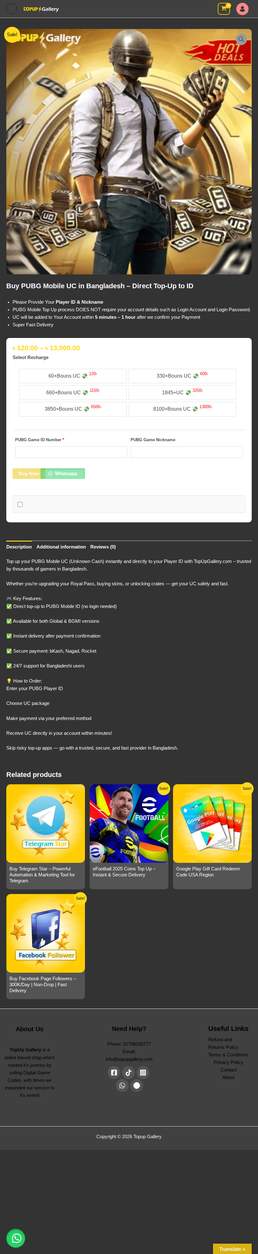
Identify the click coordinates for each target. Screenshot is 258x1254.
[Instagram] (143, 1072)
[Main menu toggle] (11, 8)
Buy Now (29, 473)
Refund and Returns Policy (223, 1043)
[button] (241, 39)
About (228, 1077)
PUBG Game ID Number (39, 439)
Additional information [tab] (61, 546)
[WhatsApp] (122, 1085)
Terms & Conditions (228, 1054)
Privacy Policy (228, 1062)
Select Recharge (30, 357)
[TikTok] (128, 1072)
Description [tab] (19, 546)
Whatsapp (65, 473)
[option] (73, 376)
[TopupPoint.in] (136, 1085)
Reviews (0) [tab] (103, 546)
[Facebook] (114, 1072)
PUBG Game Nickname (153, 439)
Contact (229, 1069)
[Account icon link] (244, 9)
